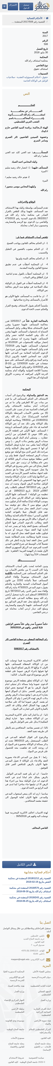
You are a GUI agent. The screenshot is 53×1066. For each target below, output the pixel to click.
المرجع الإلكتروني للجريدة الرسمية (16, 978)
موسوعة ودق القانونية (14, 1020)
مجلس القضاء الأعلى (42, 971)
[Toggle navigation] (4, 6)
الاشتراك (13, 5)
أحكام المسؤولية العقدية (28, 77)
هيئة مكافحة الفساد (16, 986)
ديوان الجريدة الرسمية (41, 977)
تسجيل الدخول (26, 6)
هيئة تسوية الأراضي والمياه (42, 1022)
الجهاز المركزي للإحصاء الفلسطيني (14, 1001)
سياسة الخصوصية (36, 1058)
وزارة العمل (45, 1000)
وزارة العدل (19, 991)
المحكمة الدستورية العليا (13, 971)
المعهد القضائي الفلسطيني (44, 993)
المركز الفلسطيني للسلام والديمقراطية (40, 1031)
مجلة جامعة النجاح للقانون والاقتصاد (16, 1045)
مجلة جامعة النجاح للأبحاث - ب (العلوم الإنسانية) (42, 1046)
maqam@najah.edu (20, 959)
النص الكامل (25, 864)
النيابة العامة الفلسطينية (40, 986)
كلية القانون (46, 1038)
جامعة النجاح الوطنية (15, 1029)
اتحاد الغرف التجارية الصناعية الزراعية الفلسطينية (42, 1012)
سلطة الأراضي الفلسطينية (17, 1010)
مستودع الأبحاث (17, 1038)
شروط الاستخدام (16, 1058)
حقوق (45, 77)
